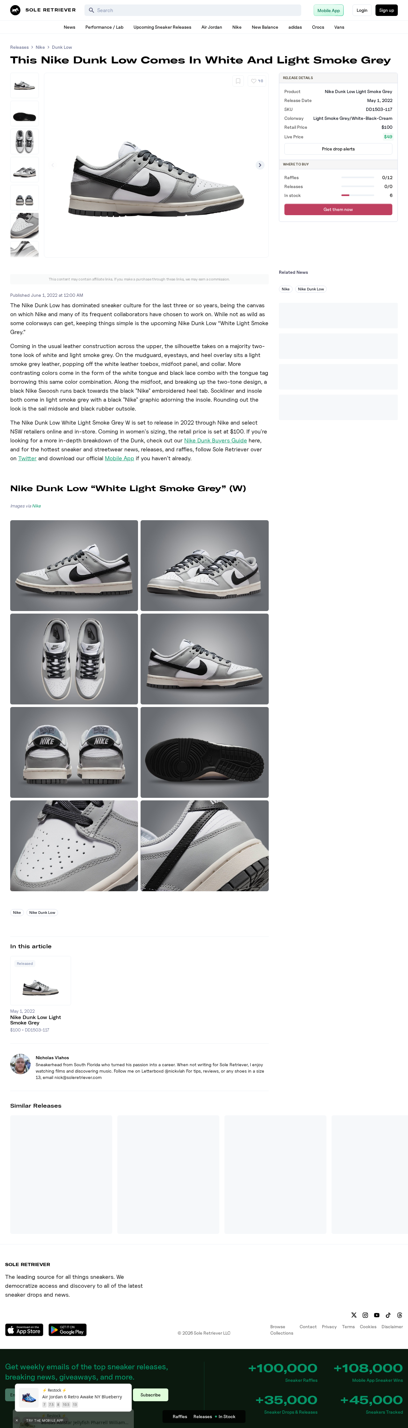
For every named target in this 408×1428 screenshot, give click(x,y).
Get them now (338, 209)
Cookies (368, 1326)
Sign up (386, 10)
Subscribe (151, 1394)
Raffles (180, 1416)
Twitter (27, 458)
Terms (348, 1326)
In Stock (227, 1416)
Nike (237, 27)
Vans (339, 27)
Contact (308, 1326)
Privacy (329, 1326)
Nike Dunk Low (42, 912)
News (69, 27)
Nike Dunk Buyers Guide (215, 440)
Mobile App (119, 458)
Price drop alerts (338, 148)
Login (362, 10)
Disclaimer (392, 1326)
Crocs (318, 27)
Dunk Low (62, 47)
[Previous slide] (52, 165)
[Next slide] (260, 165)
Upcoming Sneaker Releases (162, 27)
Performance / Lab (104, 27)
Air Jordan (211, 27)
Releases (19, 47)
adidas (295, 27)
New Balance (265, 27)
